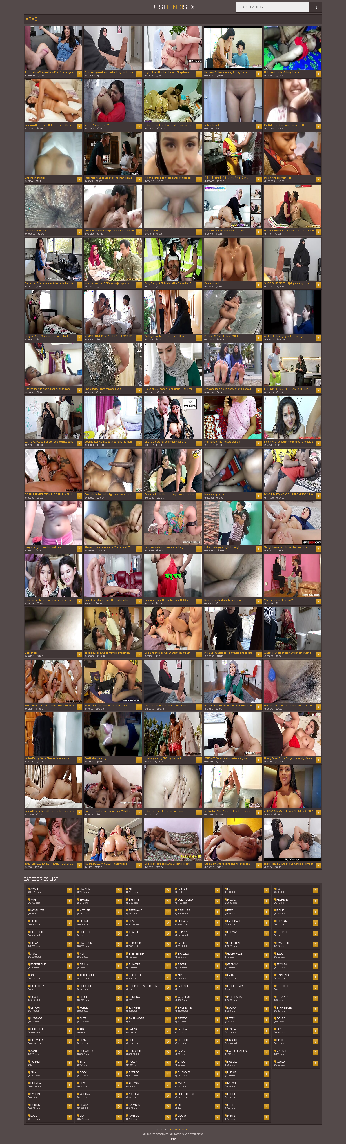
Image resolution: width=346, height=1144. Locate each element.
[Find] (315, 7)
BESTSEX (173, 7)
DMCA (173, 1139)
